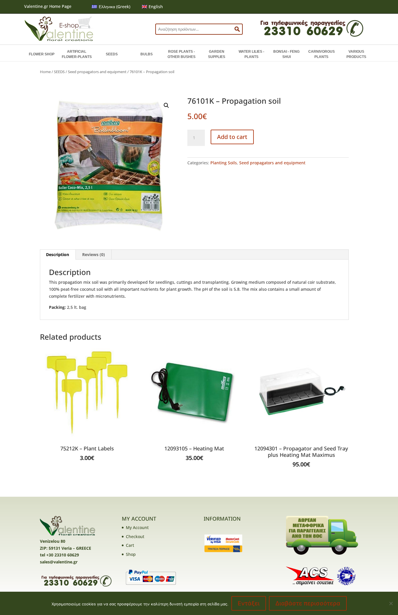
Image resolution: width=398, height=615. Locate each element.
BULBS (146, 54)
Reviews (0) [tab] (93, 254)
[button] (166, 105)
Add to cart (232, 137)
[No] (391, 603)
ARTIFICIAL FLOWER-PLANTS (77, 54)
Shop (131, 554)
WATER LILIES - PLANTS (251, 54)
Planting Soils (223, 162)
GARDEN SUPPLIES (216, 54)
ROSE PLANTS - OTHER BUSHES (182, 54)
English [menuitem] (156, 6)
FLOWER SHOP (41, 54)
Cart (130, 545)
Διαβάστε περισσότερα (307, 603)
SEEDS (112, 54)
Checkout (135, 536)
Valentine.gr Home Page (47, 6)
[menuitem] (111, 6)
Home (45, 71)
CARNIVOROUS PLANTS (321, 54)
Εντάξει (249, 603)
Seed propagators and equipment (97, 71)
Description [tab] (57, 254)
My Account (137, 527)
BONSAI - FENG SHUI (286, 54)
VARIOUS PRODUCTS (356, 54)
